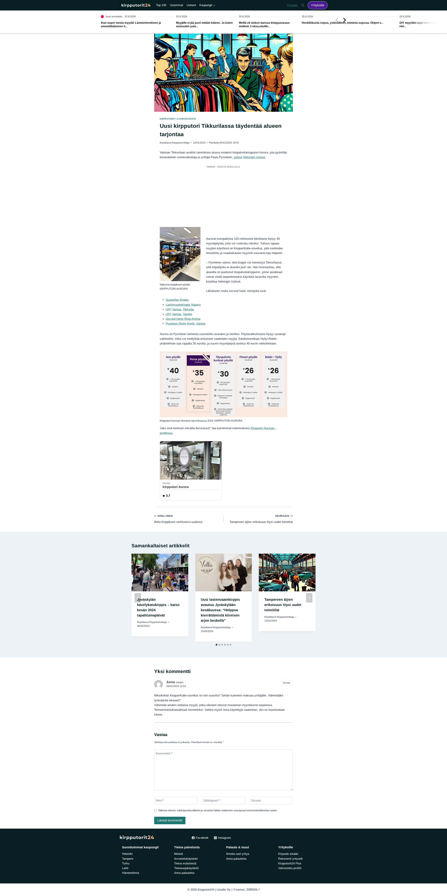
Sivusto (256, 800)
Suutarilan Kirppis (177, 300)
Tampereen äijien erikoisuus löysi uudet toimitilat (261, 519)
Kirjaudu (292, 5)
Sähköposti (211, 800)
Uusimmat (176, 5)
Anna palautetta (184, 873)
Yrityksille (317, 5)
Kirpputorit (167, 119)
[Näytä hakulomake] (303, 5)
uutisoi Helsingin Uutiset (249, 157)
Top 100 (161, 5)
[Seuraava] (309, 598)
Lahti (125, 868)
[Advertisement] (223, 194)
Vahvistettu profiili (289, 868)
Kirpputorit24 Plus (289, 863)
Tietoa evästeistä (185, 863)
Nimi (160, 800)
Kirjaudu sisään (288, 853)
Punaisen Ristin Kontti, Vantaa (185, 323)
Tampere (127, 858)
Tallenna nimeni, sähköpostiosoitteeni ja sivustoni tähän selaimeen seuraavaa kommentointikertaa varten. (217, 810)
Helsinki (127, 853)
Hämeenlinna (130, 873)
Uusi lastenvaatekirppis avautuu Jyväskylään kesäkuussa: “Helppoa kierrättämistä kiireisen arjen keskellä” (220, 610)
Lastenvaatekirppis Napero (183, 304)
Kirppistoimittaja (180, 142)
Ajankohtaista (186, 119)
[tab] (216, 645)
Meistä (178, 853)
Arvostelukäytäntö (186, 858)
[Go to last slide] (138, 598)
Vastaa (286, 682)
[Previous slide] (337, 20)
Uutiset (191, 5)
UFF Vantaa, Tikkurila (180, 309)
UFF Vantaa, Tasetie (179, 314)
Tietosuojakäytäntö (186, 868)
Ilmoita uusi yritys (237, 853)
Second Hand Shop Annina (183, 319)
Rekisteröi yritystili (290, 858)
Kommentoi (164, 753)
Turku (125, 863)
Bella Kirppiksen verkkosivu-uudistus (178, 519)
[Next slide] (344, 20)
